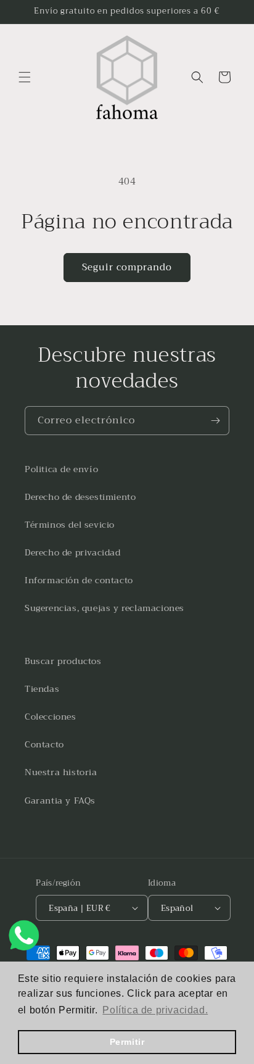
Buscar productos (63, 661)
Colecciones (50, 716)
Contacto (44, 744)
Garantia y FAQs (60, 800)
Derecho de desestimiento (80, 496)
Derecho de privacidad (73, 552)
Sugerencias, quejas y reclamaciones (104, 608)
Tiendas (42, 688)
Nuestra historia (61, 772)
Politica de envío (61, 469)
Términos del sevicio (70, 524)
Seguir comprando (127, 267)
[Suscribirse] (215, 420)
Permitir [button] (127, 1042)
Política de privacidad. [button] (155, 1010)
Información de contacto (79, 580)
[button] (24, 77)
